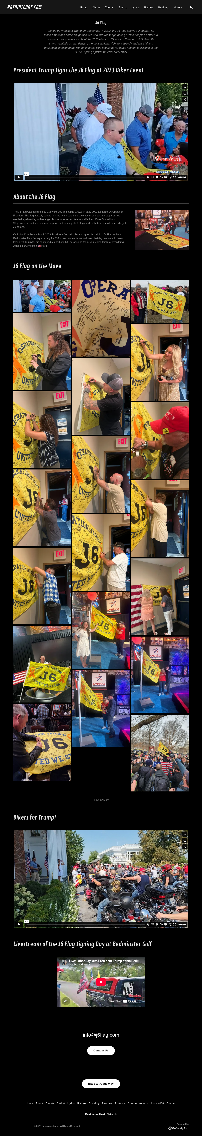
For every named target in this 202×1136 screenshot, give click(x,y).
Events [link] (109, 7)
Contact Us (100, 1050)
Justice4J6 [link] (157, 1103)
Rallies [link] (148, 7)
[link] (34, 8)
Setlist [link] (123, 7)
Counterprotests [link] (138, 1103)
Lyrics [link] (135, 7)
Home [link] (83, 7)
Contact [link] (171, 1103)
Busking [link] (163, 7)
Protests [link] (120, 1103)
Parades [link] (107, 1103)
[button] (178, 7)
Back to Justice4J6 (101, 1083)
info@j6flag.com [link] (101, 1035)
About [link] (96, 7)
